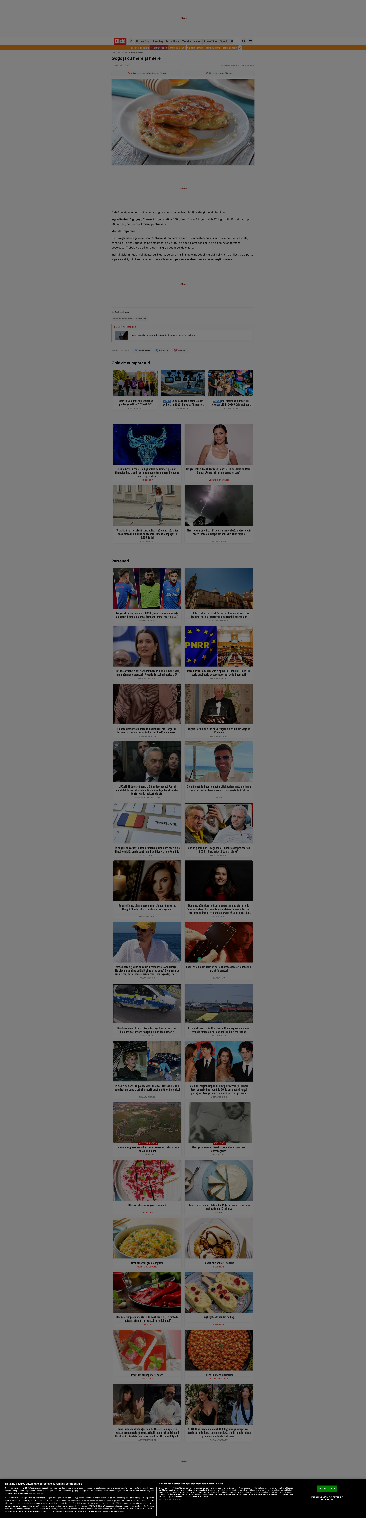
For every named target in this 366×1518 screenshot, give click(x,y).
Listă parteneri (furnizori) (170, 1499)
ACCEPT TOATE (327, 1488)
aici (74, 1506)
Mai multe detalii (36, 1493)
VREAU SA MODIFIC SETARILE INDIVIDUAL (327, 1498)
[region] (183, 1498)
